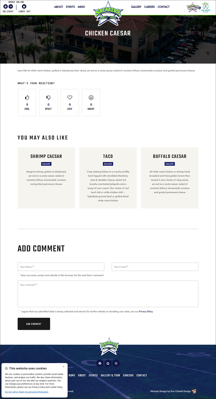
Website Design (158, 391)
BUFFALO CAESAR (170, 157)
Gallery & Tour (110, 375)
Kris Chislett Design (181, 391)
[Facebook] (99, 363)
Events (70, 7)
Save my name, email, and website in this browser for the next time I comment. (62, 275)
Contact (164, 7)
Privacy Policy (146, 311)
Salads (46, 163)
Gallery (136, 7)
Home (72, 375)
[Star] (24, 6)
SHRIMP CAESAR (46, 157)
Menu (81, 7)
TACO (108, 157)
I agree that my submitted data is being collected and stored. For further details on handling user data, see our (87, 311)
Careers (149, 7)
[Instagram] (116, 363)
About (58, 7)
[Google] (108, 363)
